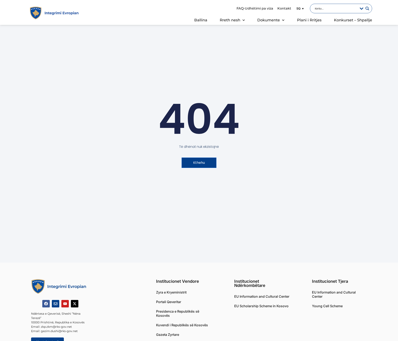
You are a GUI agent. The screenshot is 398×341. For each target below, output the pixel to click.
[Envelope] (55, 303)
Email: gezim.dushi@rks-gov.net (54, 331)
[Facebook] (46, 303)
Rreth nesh (230, 20)
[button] (299, 8)
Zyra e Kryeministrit (171, 292)
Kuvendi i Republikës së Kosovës (182, 325)
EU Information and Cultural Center (261, 296)
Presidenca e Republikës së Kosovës (177, 313)
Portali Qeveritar (168, 302)
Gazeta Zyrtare (167, 335)
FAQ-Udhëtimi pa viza (255, 8)
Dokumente (268, 20)
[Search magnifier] (367, 8)
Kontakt (284, 8)
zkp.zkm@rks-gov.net (56, 327)
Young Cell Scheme (327, 306)
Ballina (200, 20)
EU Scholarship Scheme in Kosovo (261, 306)
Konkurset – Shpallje (353, 20)
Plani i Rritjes (309, 20)
